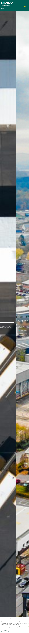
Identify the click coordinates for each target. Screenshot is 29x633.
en (22, 6)
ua (20, 6)
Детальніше (7, 330)
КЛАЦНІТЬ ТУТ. (21, 627)
